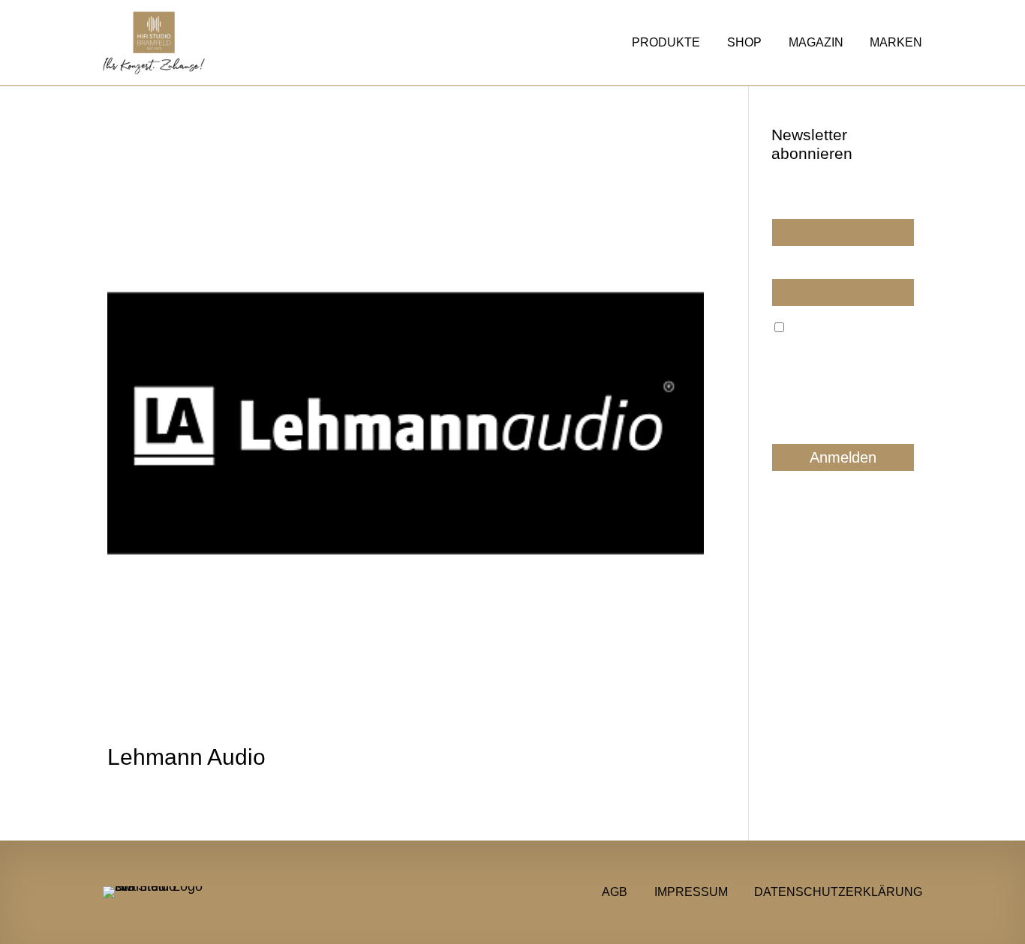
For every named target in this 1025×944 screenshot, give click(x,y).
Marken (896, 43)
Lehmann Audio (186, 757)
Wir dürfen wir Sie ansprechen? (813, 200)
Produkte (666, 43)
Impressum (691, 892)
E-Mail (786, 266)
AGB (614, 892)
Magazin (816, 43)
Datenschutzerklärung (838, 892)
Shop (744, 43)
